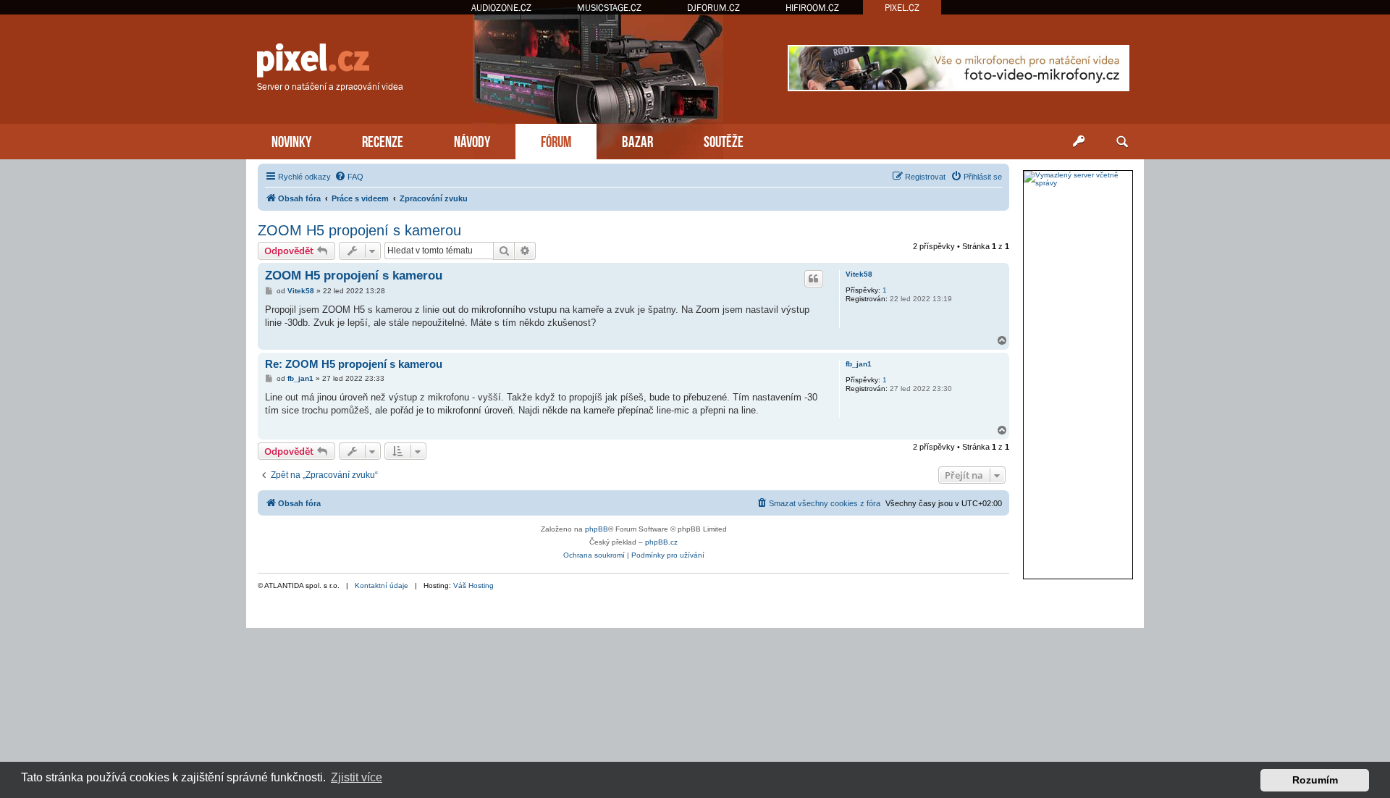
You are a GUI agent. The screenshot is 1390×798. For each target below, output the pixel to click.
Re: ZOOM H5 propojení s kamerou (353, 364)
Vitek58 (859, 274)
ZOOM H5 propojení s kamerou (359, 230)
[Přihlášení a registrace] (1078, 142)
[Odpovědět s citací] (813, 278)
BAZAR (637, 140)
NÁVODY (472, 140)
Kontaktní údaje (381, 585)
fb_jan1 (859, 364)
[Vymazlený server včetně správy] (1078, 179)
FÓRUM (556, 140)
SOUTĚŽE (724, 140)
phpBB (596, 529)
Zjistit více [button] (356, 777)
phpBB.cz (661, 542)
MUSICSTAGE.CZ (609, 7)
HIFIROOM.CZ (812, 7)
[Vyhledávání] (1122, 142)
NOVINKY (291, 140)
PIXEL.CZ (902, 7)
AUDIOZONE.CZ (501, 7)
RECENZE (382, 140)
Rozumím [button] (1315, 780)
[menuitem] (348, 176)
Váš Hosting (473, 585)
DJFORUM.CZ (713, 7)
